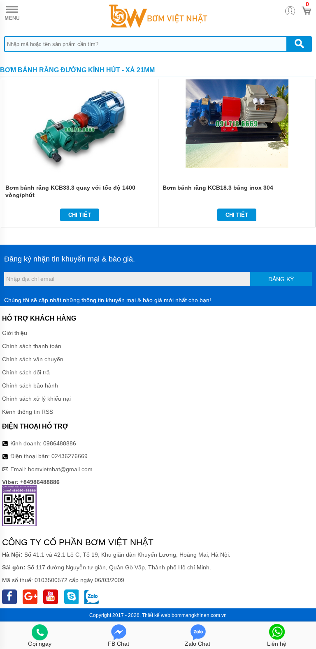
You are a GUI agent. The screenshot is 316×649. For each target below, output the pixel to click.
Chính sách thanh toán (31, 346)
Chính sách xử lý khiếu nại (36, 398)
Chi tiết (79, 215)
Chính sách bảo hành (30, 385)
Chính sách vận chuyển (32, 359)
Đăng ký (281, 279)
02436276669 (69, 456)
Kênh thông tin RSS (27, 411)
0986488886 (59, 443)
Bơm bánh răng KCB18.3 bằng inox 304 (218, 187)
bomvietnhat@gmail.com (60, 469)
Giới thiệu (14, 333)
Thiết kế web (156, 615)
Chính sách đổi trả (26, 372)
